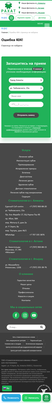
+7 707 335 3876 (37, 235)
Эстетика (26, 173)
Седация (26, 197)
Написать (33, 397)
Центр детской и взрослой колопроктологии (26, 351)
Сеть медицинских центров (16, 340)
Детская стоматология (26, 189)
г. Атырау (41, 13)
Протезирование (26, 165)
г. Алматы (41, 3)
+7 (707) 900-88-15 (38, 247)
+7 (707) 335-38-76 (38, 267)
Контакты (26, 300)
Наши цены (26, 284)
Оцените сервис (24, 18)
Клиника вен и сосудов (13, 344)
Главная (4, 33)
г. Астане (40, 8)
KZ (6, 18)
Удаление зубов (26, 185)
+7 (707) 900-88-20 (38, 206)
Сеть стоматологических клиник (24, 337)
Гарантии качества (26, 280)
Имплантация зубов (26, 161)
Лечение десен (26, 181)
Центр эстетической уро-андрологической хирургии (24, 347)
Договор (42, 18)
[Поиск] (41, 327)
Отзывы (26, 288)
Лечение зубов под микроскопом (26, 193)
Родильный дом (36, 340)
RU (2, 18)
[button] (46, 398)
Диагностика (26, 177)
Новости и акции (26, 296)
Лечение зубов (26, 157)
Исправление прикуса (26, 169)
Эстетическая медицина (34, 344)
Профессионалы (26, 292)
